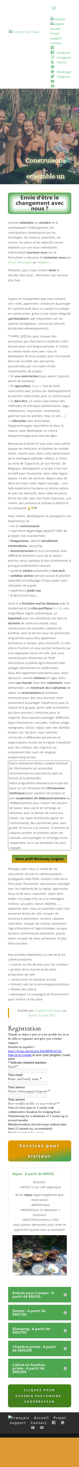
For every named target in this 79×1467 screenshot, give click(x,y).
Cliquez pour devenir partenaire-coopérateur (39, 1395)
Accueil (41, 1417)
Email (12, 262)
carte (57, 608)
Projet (60, 1417)
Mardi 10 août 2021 (42, 1015)
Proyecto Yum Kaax (48, 1011)
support (18, 1422)
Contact (39, 1422)
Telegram (43, 262)
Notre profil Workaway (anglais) (39, 859)
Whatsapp (24, 262)
